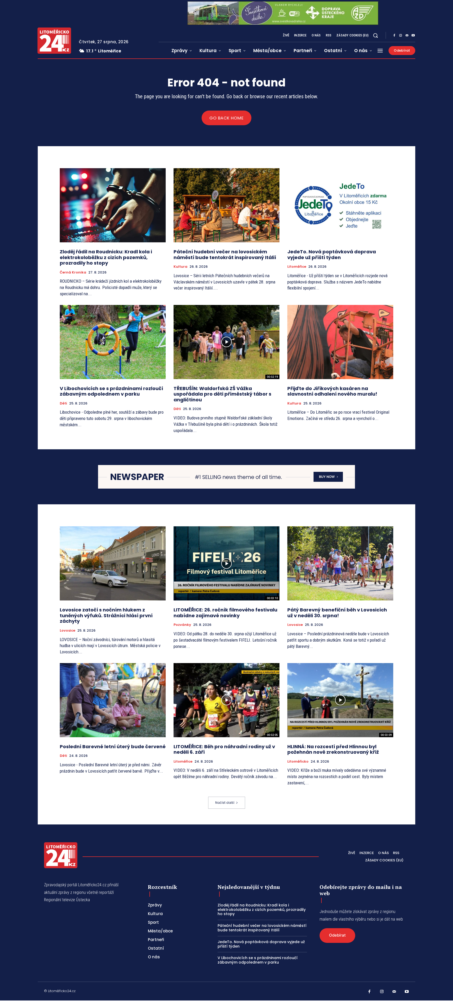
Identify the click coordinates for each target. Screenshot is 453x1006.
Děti (63, 403)
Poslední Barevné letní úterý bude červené (113, 746)
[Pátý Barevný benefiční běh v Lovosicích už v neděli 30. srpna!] (340, 563)
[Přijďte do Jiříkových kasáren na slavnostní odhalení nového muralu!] (340, 342)
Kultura (180, 267)
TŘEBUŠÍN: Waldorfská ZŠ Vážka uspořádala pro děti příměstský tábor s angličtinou (222, 394)
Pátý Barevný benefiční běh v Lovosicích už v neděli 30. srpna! (337, 612)
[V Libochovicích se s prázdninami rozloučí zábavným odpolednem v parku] (113, 342)
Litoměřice (296, 267)
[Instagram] (400, 35)
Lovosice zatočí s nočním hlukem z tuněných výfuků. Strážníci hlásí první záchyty (106, 615)
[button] (375, 35)
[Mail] (407, 35)
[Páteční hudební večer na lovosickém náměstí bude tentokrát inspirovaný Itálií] (226, 205)
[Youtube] (413, 35)
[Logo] (54, 41)
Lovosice (67, 630)
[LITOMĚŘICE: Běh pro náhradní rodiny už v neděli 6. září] (226, 700)
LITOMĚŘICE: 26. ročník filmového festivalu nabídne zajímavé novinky (225, 612)
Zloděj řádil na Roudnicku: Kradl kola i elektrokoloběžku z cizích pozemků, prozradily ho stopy (106, 257)
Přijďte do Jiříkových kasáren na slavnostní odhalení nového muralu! (333, 391)
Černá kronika (73, 272)
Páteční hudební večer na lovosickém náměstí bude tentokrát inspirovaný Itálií (225, 254)
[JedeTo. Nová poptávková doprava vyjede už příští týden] (340, 205)
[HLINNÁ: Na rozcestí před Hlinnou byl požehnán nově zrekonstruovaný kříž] (340, 700)
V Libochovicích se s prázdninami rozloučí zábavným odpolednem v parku (111, 391)
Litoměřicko (298, 761)
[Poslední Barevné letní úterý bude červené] (113, 700)
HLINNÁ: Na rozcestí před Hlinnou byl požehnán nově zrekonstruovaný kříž (333, 749)
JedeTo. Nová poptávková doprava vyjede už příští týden (331, 254)
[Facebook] (394, 35)
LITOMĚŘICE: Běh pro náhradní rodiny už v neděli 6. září (224, 749)
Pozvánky (182, 625)
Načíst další (224, 802)
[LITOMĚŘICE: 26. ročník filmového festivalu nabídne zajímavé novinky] (226, 563)
